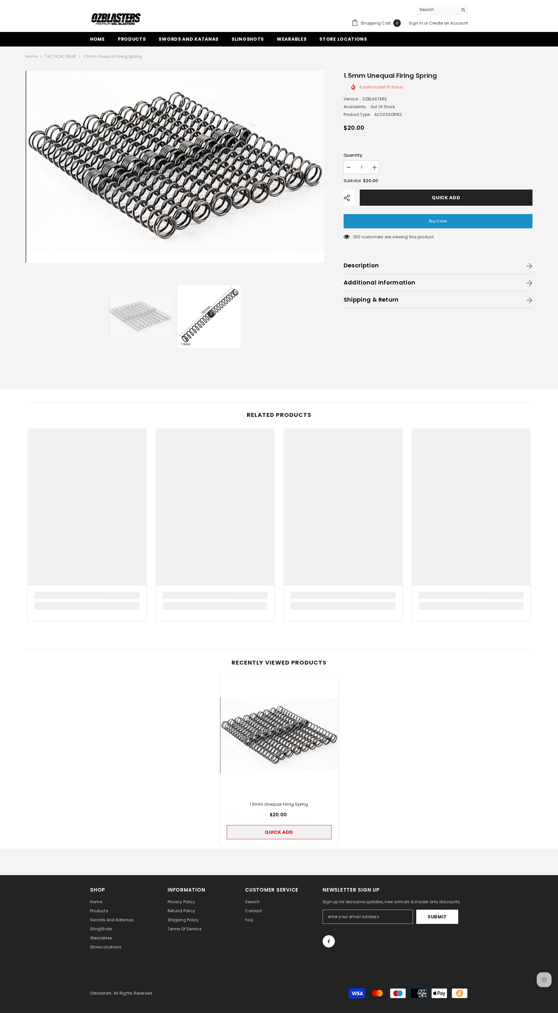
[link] (87, 595)
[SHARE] (349, 198)
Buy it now (438, 221)
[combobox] (437, 10)
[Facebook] (329, 941)
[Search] (442, 10)
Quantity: (353, 155)
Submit (437, 917)
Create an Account (448, 23)
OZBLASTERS (374, 99)
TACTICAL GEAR (60, 56)
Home (31, 56)
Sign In (416, 23)
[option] (175, 167)
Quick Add (447, 197)
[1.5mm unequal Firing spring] (279, 735)
